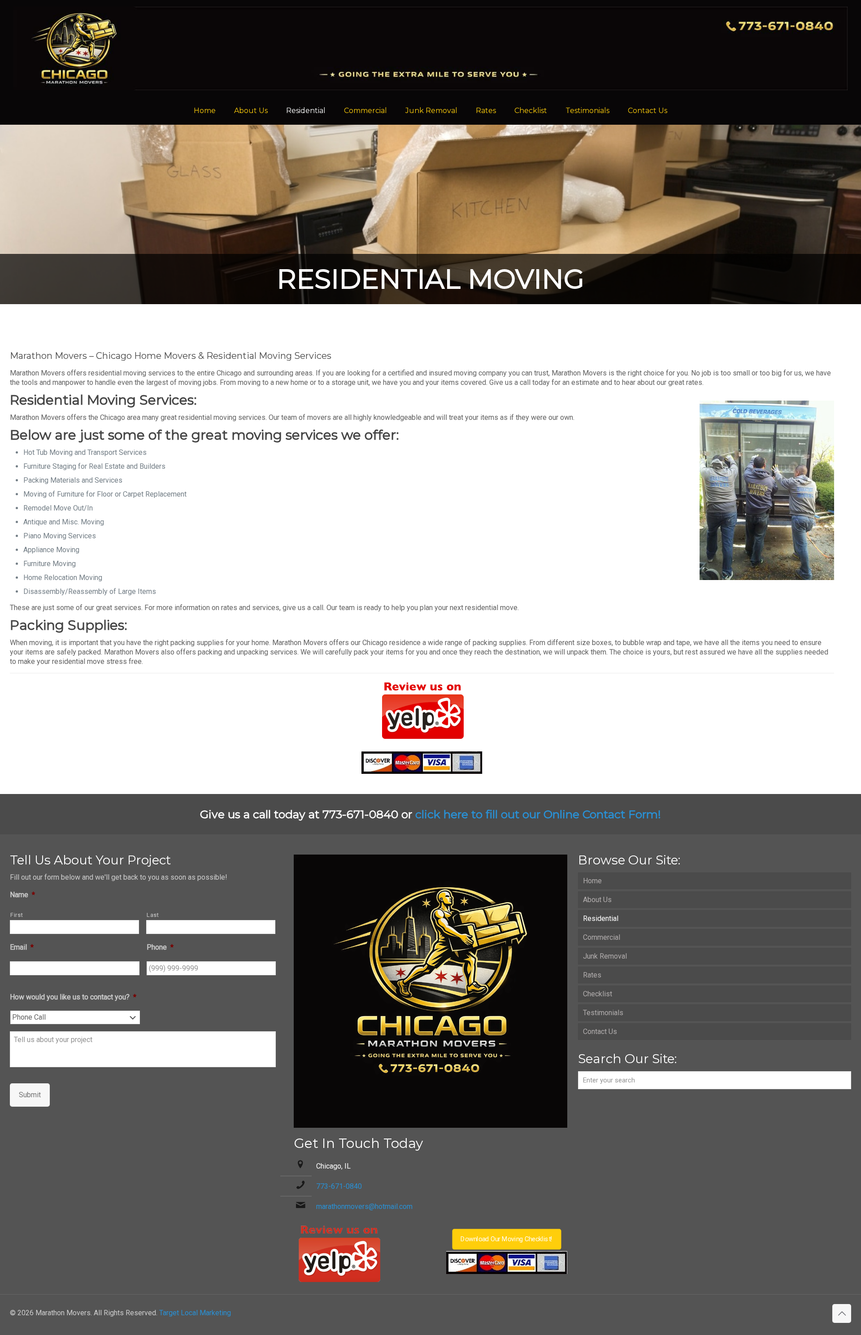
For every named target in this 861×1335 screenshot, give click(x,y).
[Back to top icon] (841, 1313)
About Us (597, 899)
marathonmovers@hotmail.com (364, 1206)
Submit (30, 1095)
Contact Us (600, 1031)
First (16, 915)
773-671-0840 (339, 1186)
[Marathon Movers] (430, 48)
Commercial (601, 937)
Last (153, 915)
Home (592, 881)
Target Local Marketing (195, 1313)
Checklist (597, 994)
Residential (600, 918)
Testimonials (603, 1012)
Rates (592, 975)
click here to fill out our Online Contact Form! (538, 814)
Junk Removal (605, 956)
